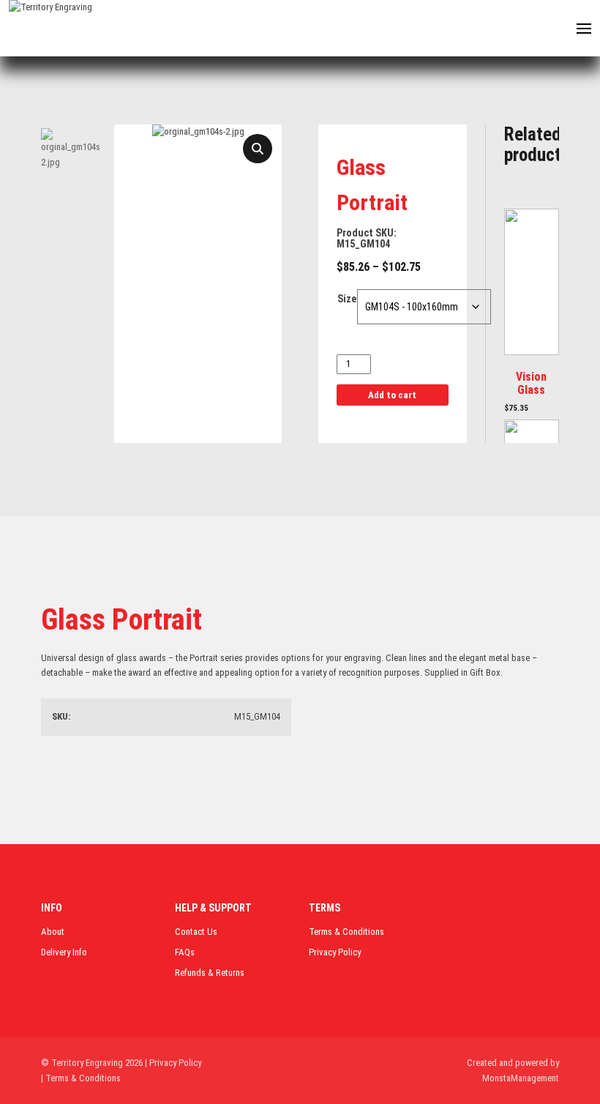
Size (346, 299)
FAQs (185, 952)
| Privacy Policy (173, 1062)
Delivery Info (64, 952)
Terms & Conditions (346, 931)
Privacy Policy (335, 952)
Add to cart (392, 394)
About (52, 931)
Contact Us (196, 931)
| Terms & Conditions (81, 1078)
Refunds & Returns (209, 972)
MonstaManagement (520, 1078)
